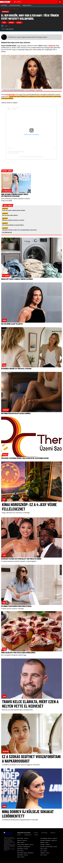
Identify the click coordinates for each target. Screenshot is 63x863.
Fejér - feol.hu (20, 850)
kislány (19, 22)
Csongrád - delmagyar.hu (23, 846)
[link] (7, 190)
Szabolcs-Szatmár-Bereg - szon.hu (48, 846)
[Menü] (60, 2)
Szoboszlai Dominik (14, 5)
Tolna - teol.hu (43, 848)
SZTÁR (8, 9)
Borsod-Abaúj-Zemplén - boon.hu (25, 844)
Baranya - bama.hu (22, 840)
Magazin (52, 832)
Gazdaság (44, 832)
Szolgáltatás (28, 835)
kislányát (52, 46)
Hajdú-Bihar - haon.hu (22, 855)
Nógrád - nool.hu (44, 842)
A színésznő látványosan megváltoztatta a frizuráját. (20, 820)
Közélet (35, 832)
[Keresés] (56, 2)
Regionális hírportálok (23, 832)
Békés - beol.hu (20, 842)
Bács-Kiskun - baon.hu (22, 838)
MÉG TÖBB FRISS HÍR (7, 232)
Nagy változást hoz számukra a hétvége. (16, 513)
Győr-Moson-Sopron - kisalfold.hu (25, 852)
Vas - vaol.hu (43, 850)
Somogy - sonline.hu (45, 844)
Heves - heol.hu (20, 857)
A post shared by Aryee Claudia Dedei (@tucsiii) (31, 156)
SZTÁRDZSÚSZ (15, 9)
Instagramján (10, 94)
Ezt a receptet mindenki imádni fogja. (14, 655)
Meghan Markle (27, 5)
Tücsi (4, 22)
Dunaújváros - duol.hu (22, 848)
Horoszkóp (4, 5)
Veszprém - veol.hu (44, 852)
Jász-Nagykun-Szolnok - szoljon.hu (48, 838)
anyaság (11, 22)
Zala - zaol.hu (43, 855)
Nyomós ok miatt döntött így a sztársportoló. (17, 710)
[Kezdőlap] (5, 2)
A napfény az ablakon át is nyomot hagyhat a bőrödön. (21, 765)
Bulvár (19, 835)
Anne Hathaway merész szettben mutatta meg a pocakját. (15, 200)
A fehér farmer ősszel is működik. (12, 609)
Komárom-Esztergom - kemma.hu (48, 840)
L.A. (9, 26)
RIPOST (3, 9)
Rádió (36, 835)
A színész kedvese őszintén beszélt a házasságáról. (18, 561)
